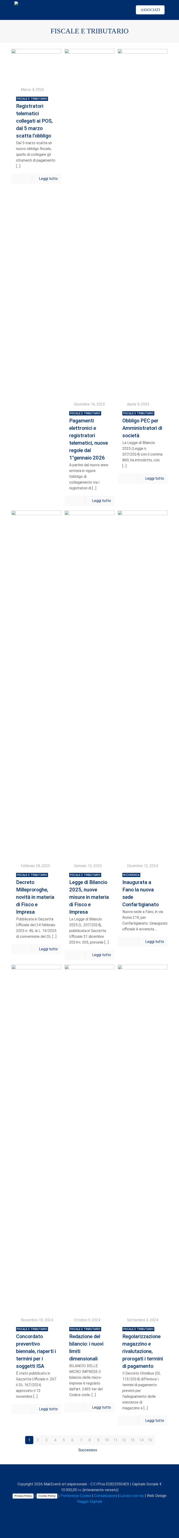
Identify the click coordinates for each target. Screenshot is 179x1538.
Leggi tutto (48, 178)
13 (133, 1440)
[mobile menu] (121, 10)
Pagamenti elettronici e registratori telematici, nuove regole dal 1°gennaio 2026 (88, 436)
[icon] (99, 1510)
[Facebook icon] (75, 1510)
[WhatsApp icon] (70, 1510)
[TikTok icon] (104, 1510)
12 (124, 1440)
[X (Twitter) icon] (80, 1510)
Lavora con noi (132, 1495)
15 (150, 1440)
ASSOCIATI (150, 10)
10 (107, 1440)
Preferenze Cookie (75, 1495)
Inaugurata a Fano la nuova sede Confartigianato (140, 890)
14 (141, 1440)
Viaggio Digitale (89, 1501)
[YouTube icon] (85, 1510)
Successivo (87, 1450)
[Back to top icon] (89, 1474)
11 (115, 1440)
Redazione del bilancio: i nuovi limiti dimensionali (86, 1344)
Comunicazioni (105, 1495)
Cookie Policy (46, 1495)
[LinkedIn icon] (90, 1510)
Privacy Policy (23, 1495)
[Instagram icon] (94, 1510)
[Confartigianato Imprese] (43, 10)
